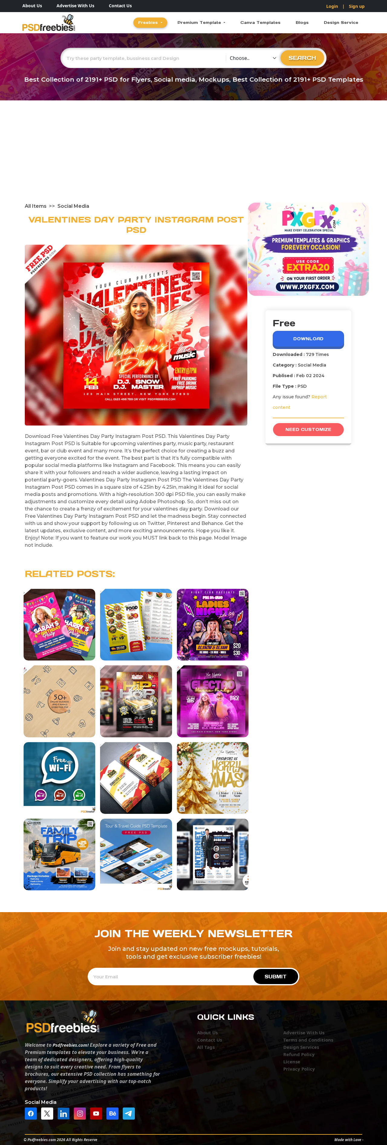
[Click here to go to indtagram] (81, 1113)
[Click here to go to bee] (114, 1113)
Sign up (357, 6)
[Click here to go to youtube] (97, 1113)
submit (276, 977)
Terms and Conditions (308, 1040)
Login (332, 6)
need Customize (308, 429)
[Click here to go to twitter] (48, 1113)
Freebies (148, 22)
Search (302, 57)
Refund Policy (299, 1054)
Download (308, 338)
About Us (32, 5)
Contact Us (120, 5)
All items (36, 206)
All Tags (206, 1047)
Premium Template (200, 22)
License (291, 1062)
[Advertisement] (193, 157)
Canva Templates (260, 22)
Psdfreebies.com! (71, 1045)
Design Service (341, 22)
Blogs (302, 22)
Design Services (301, 1047)
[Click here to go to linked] (65, 1113)
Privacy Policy (299, 1069)
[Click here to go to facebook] (32, 1113)
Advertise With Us (75, 5)
